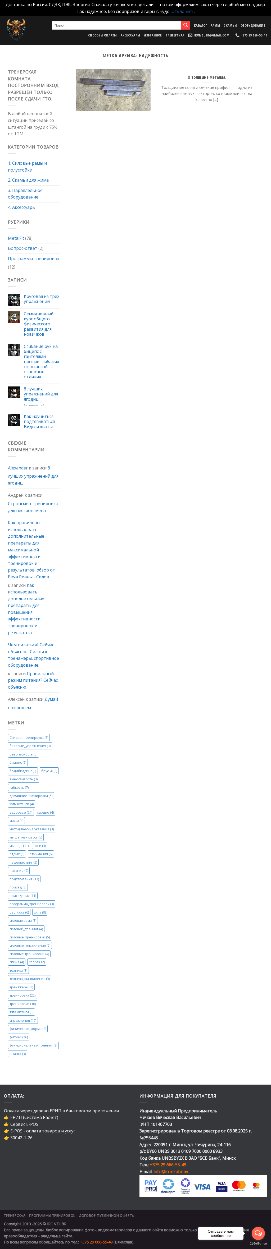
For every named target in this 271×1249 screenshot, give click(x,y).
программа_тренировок (32, 904)
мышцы (19, 845)
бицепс (18, 762)
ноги (40, 845)
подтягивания (24, 879)
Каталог (200, 25)
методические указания (32, 829)
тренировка (22, 995)
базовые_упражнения (30, 746)
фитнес (19, 1037)
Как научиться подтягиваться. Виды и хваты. (40, 422)
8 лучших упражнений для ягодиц (41, 394)
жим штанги (22, 804)
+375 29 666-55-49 (168, 1165)
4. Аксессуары (21, 207)
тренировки (23, 1003)
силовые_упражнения (30, 945)
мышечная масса (26, 837)
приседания (23, 895)
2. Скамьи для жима (28, 180)
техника (18, 970)
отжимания (40, 854)
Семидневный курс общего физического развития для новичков (38, 324)
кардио (45, 812)
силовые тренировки (29, 953)
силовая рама (23, 920)
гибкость (19, 787)
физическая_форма (28, 1028)
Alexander (18, 468)
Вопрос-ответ (22, 248)
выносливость (24, 779)
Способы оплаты (102, 35)
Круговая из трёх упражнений (41, 299)
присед (18, 887)
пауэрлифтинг (23, 862)
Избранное (153, 35)
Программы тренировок (34, 258)
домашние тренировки (31, 795)
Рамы (215, 25)
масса (16, 820)
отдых (17, 854)
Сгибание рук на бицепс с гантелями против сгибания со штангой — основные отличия (41, 361)
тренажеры (21, 987)
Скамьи (230, 25)
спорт (37, 962)
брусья (49, 770)
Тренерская (175, 35)
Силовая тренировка (29, 737)
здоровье (21, 812)
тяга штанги (21, 1012)
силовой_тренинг (26, 929)
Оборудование (253, 25)
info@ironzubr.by (170, 1171)
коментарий (34, 405)
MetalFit (16, 238)
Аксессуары (130, 35)
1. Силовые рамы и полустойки (27, 166)
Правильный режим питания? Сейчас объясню (33, 680)
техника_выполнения (30, 978)
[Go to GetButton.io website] (258, 1243)
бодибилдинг (23, 770)
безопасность (23, 754)
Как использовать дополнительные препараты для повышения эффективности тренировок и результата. (26, 608)
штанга (18, 1053)
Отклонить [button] (183, 11)
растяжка (19, 912)
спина (17, 962)
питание (19, 870)
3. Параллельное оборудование (25, 193)
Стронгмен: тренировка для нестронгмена (33, 507)
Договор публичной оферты (107, 1215)
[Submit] (185, 25)
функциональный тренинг (33, 1045)
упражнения (23, 1020)
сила (40, 912)
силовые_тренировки (30, 937)
